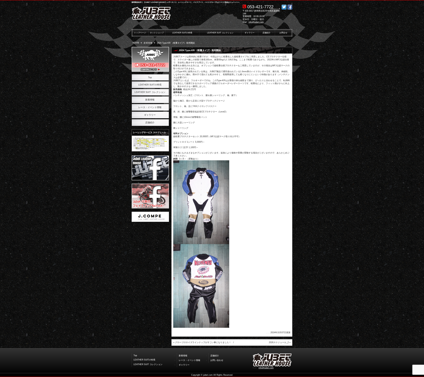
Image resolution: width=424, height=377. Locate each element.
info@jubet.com (256, 22)
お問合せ (283, 33)
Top (150, 77)
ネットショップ (157, 33)
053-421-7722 (260, 6)
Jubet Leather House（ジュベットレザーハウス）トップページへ (151, 13)
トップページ (140, 33)
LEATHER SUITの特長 (182, 33)
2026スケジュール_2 (279, 342)
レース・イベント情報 (149, 107)
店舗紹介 (266, 33)
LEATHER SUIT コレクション (220, 33)
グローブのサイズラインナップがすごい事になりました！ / (204, 342)
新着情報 (148, 43)
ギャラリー (250, 33)
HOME (135, 42)
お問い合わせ (216, 360)
